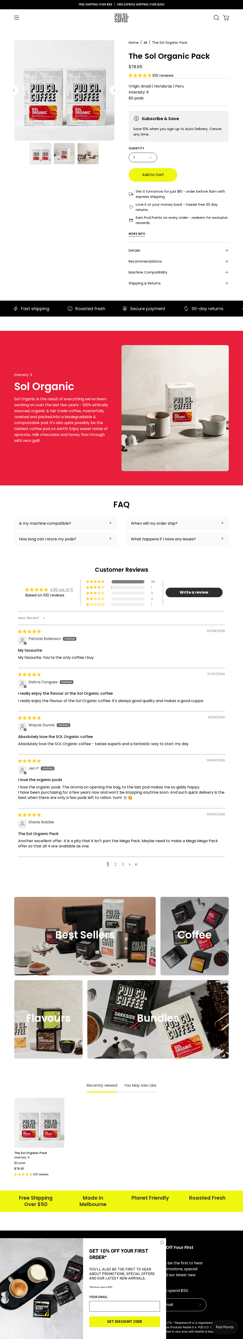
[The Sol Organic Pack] (40, 153)
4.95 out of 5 (61, 589)
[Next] (114, 90)
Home (134, 42)
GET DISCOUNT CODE (124, 1322)
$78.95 (19, 1168)
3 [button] (123, 864)
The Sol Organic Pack (30, 1153)
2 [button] (115, 864)
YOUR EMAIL (98, 1297)
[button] (216, 17)
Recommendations (145, 261)
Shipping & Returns (145, 283)
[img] (29, 631)
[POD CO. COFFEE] (121, 17)
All (145, 42)
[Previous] (14, 90)
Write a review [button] (194, 592)
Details (134, 250)
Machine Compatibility (148, 272)
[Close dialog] (161, 1242)
